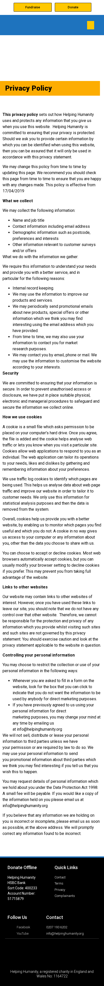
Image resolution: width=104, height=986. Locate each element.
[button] (90, 25)
